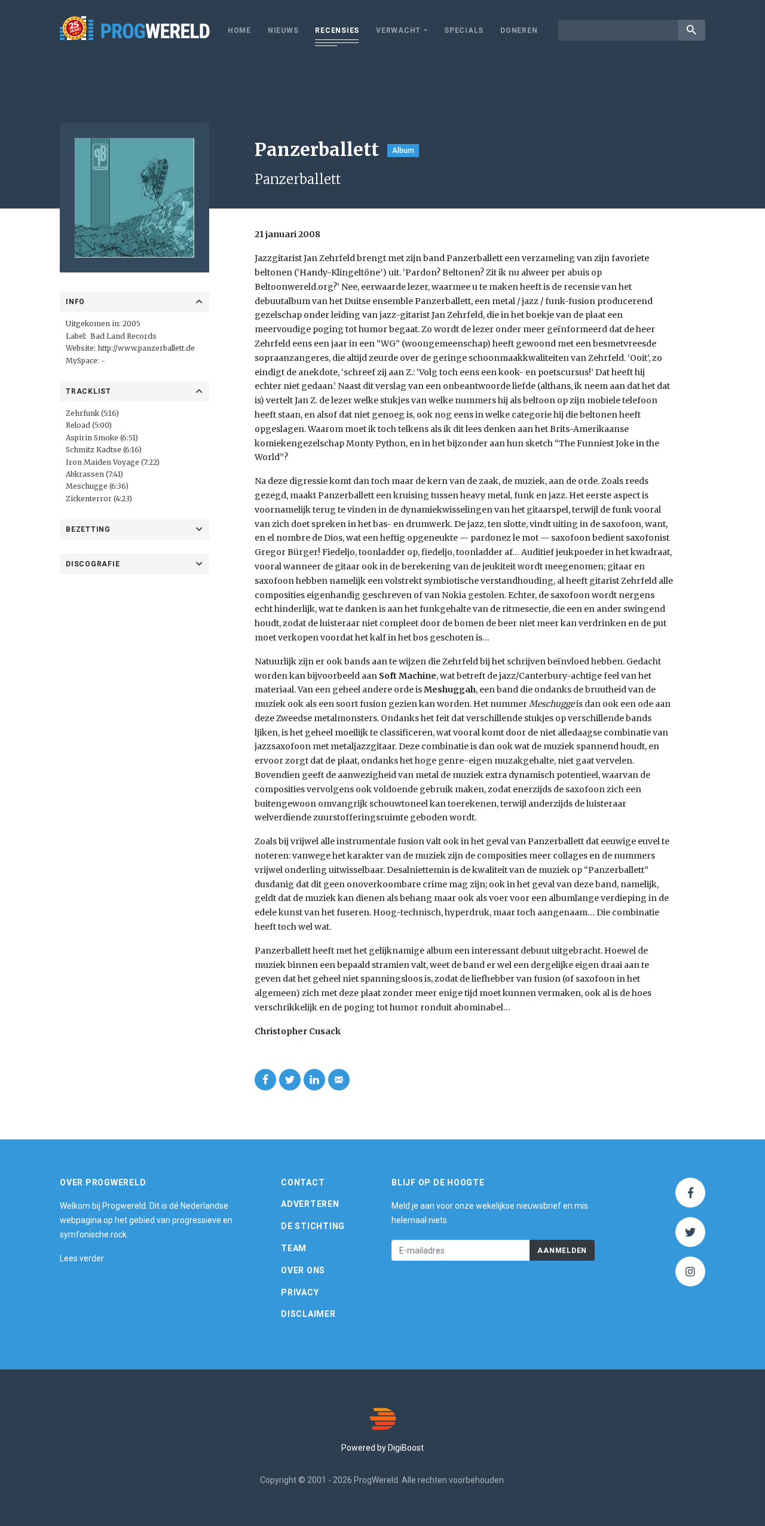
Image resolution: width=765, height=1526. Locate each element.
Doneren (518, 30)
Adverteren (310, 1204)
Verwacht (398, 30)
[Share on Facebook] (265, 1079)
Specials (464, 30)
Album (403, 150)
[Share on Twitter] (290, 1079)
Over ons (303, 1270)
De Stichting (313, 1226)
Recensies (337, 30)
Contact (303, 1182)
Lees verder (82, 1258)
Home (239, 30)
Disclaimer (308, 1314)
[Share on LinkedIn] (314, 1079)
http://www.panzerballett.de (146, 348)
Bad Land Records (123, 336)
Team (294, 1248)
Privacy (300, 1292)
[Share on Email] (339, 1079)
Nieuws (283, 30)
